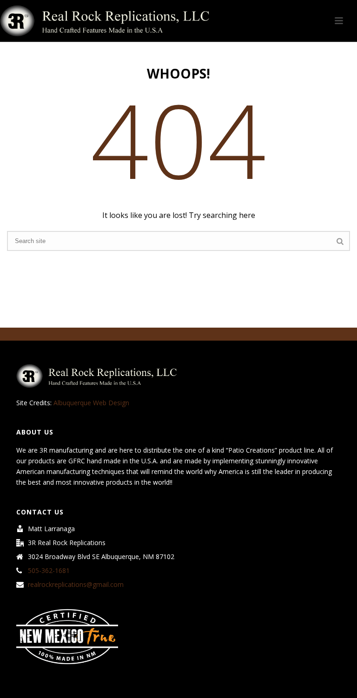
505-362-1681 (49, 570)
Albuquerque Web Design (91, 402)
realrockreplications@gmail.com (76, 584)
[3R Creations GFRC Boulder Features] (104, 21)
